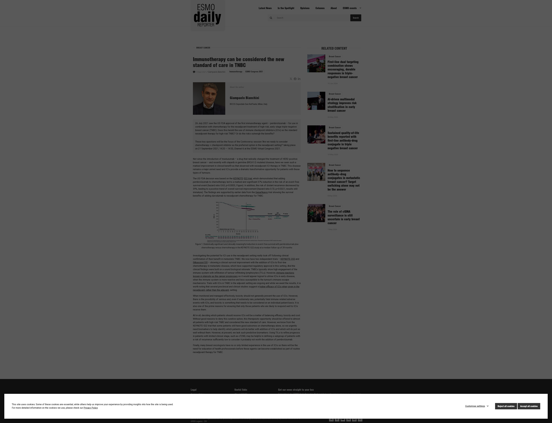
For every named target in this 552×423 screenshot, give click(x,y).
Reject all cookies (506, 406)
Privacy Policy (91, 407)
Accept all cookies (529, 406)
